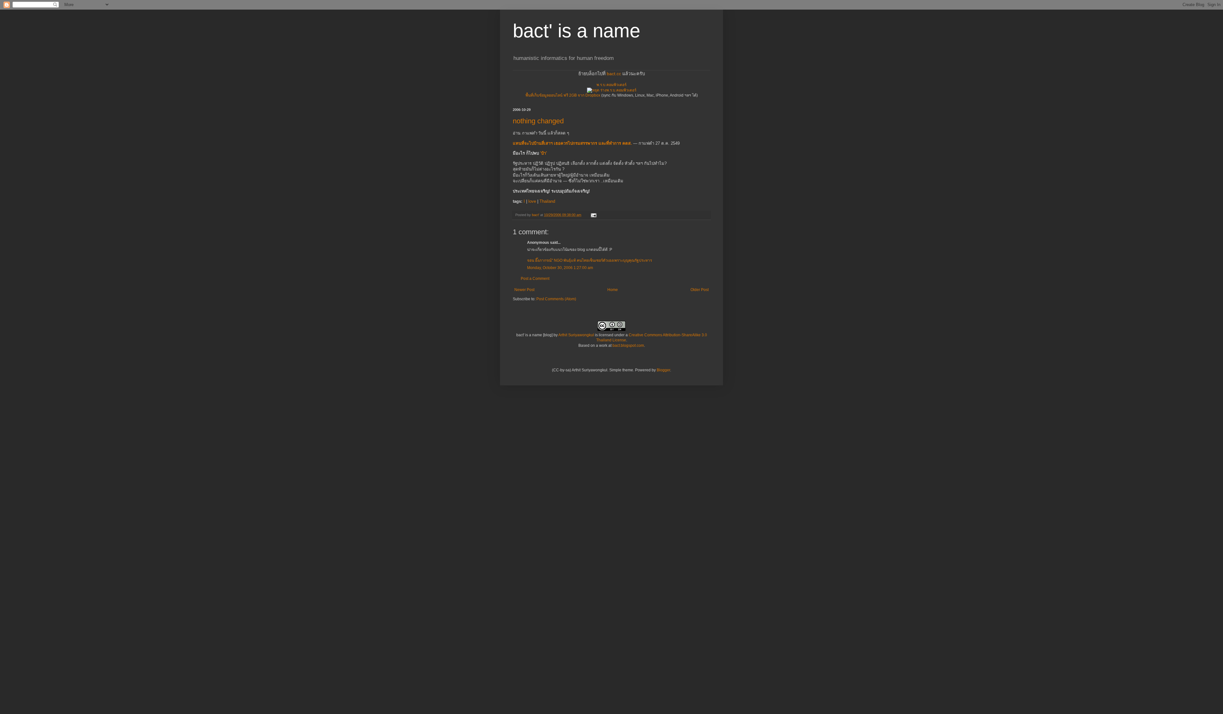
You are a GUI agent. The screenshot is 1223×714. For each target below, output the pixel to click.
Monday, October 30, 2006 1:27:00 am (560, 268)
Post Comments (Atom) (556, 299)
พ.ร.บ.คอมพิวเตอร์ (611, 85)
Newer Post (524, 290)
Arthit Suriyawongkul (576, 335)
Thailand (547, 201)
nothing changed (538, 121)
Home (612, 290)
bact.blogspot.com (628, 345)
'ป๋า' (543, 153)
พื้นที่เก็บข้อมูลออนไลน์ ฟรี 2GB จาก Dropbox (563, 95)
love (532, 201)
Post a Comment (535, 278)
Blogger (663, 370)
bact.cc (614, 73)
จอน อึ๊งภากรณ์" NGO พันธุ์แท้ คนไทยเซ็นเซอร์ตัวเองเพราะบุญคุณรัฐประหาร (589, 260)
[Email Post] (593, 215)
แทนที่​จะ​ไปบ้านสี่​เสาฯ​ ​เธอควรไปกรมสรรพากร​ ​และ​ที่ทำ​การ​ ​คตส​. (572, 143)
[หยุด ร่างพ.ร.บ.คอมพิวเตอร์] (611, 90)
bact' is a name (576, 30)
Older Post (699, 290)
